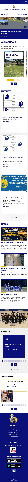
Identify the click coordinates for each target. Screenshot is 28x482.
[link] (14, 76)
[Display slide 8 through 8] (17, 361)
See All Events (14, 369)
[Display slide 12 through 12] (25, 361)
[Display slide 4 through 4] (9, 361)
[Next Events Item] (15, 364)
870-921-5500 (15, 434)
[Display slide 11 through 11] (23, 361)
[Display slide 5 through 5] (11, 361)
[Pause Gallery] (25, 27)
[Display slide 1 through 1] (10, 80)
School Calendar (20, 1)
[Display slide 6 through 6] (13, 361)
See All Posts (14, 217)
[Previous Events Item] (12, 364)
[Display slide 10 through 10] (21, 361)
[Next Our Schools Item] (15, 84)
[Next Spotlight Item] (15, 409)
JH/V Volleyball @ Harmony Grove (13, 345)
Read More (5, 164)
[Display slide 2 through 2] (17, 80)
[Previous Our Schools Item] (12, 84)
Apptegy (17, 480)
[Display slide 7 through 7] (15, 361)
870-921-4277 (14, 436)
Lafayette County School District (13, 445)
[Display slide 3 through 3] (6, 361)
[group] (14, 391)
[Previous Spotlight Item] (12, 409)
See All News (14, 306)
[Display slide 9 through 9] (19, 361)
